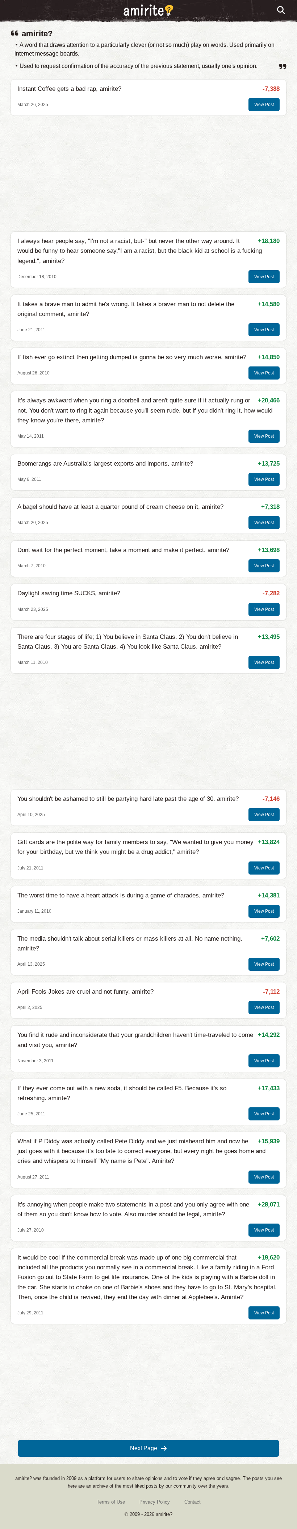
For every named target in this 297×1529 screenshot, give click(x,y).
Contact (192, 1502)
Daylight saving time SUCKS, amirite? (68, 593)
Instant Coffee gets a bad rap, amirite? (69, 88)
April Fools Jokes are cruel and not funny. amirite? (85, 991)
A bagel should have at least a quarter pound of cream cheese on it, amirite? (120, 506)
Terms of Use (111, 1502)
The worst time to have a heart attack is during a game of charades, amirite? (120, 895)
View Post (264, 104)
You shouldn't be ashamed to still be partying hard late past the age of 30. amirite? (128, 798)
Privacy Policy (154, 1502)
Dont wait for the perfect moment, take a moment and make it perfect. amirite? (123, 550)
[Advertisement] (148, 173)
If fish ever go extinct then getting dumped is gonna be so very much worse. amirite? (131, 357)
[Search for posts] (281, 10)
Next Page (143, 1448)
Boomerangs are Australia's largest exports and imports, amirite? (105, 463)
